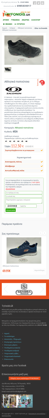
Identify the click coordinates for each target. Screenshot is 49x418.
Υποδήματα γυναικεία (12, 348)
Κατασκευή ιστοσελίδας (37, 414)
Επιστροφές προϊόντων (12, 342)
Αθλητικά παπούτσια (26, 28)
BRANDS (8, 24)
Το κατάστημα (9, 336)
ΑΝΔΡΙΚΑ (25, 20)
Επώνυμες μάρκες (10, 345)
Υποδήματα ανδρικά (11, 351)
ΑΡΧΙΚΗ (6, 20)
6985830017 (24, 5)
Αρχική (5, 28)
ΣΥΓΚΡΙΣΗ (20, 24)
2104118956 (24, 2)
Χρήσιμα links (6, 416)
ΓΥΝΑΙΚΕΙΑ (15, 20)
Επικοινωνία (8, 359)
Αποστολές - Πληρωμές (12, 339)
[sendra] (24, 289)
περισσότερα (39, 270)
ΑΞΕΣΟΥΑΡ (35, 20)
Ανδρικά (13, 28)
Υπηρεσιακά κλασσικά (12, 356)
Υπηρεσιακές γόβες (11, 353)
